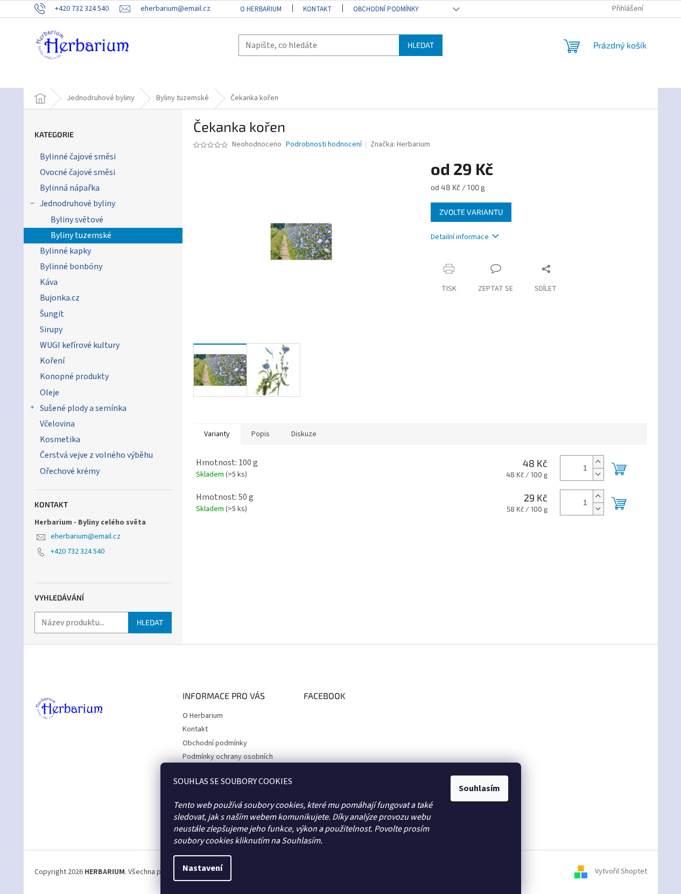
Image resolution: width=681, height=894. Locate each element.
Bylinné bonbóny (71, 267)
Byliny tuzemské (81, 235)
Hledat (421, 45)
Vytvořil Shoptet (621, 872)
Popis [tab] (260, 434)
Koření (52, 361)
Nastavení (202, 868)
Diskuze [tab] (304, 434)
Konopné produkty (74, 376)
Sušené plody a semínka (83, 408)
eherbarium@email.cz (86, 536)
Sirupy (51, 330)
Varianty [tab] (217, 434)
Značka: (400, 144)
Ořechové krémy (70, 471)
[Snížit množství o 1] (598, 474)
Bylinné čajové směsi (78, 157)
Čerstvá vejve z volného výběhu (96, 455)
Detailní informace (460, 237)
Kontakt (317, 9)
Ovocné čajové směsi (77, 172)
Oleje (49, 393)
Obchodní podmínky (386, 9)
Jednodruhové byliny (77, 203)
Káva (49, 282)
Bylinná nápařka (70, 188)
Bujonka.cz (60, 298)
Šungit (52, 314)
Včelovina (57, 424)
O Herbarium (261, 9)
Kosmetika (60, 439)
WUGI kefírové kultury (80, 345)
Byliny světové (77, 220)
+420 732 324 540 (77, 551)
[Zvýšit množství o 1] (598, 462)
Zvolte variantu (471, 211)
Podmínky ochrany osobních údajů (227, 761)
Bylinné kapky (65, 251)
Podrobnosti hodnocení (324, 144)
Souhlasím (479, 788)
